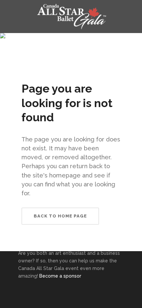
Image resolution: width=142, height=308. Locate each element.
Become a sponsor (60, 276)
